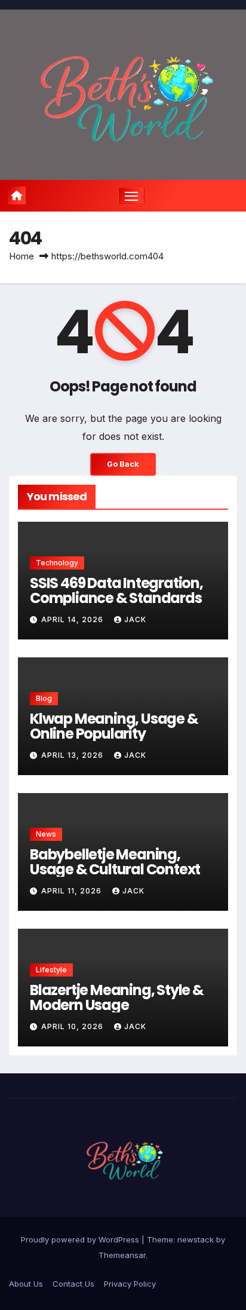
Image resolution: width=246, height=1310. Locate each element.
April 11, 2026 (72, 890)
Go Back (123, 464)
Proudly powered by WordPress (81, 1239)
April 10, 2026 (73, 1026)
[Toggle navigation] (131, 196)
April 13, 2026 (73, 755)
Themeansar (122, 1255)
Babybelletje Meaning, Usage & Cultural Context (115, 861)
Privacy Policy (130, 1283)
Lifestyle (51, 969)
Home (21, 256)
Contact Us (73, 1283)
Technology (57, 562)
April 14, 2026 (73, 619)
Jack (135, 619)
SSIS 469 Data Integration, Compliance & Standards (116, 590)
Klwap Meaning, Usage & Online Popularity (114, 726)
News (46, 834)
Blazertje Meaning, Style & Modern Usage (117, 997)
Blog (44, 698)
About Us (26, 1283)
